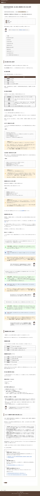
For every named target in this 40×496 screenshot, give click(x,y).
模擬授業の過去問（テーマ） (10, 51)
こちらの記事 (22, 210)
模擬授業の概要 (9, 49)
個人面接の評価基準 (9, 41)
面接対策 (6, 482)
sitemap (19, 493)
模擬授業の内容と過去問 (9, 47)
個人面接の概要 (9, 39)
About (21, 493)
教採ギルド (3, 2)
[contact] (22, 492)
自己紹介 (24, 29)
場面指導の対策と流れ (9, 45)
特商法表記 (27, 493)
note (13, 29)
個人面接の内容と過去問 (9, 37)
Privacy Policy (16, 493)
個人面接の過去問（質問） (10, 43)
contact (24, 493)
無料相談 (20, 29)
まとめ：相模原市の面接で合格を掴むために (12, 54)
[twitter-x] (17, 492)
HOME (12, 493)
